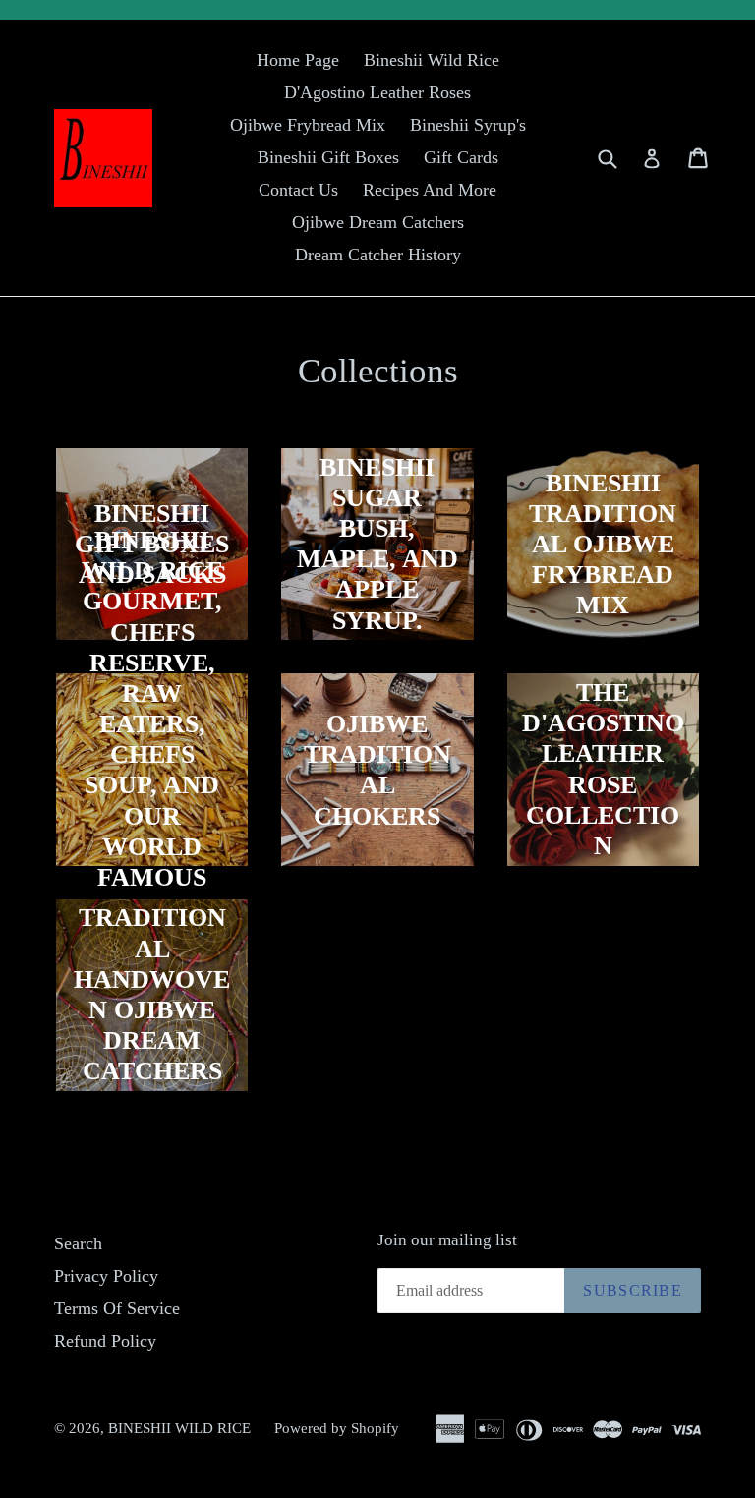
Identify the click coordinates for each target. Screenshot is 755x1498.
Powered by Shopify (336, 1428)
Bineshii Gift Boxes (328, 157)
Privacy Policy (106, 1276)
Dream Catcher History (378, 254)
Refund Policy (105, 1341)
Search (78, 1243)
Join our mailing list (447, 1240)
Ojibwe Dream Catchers (378, 222)
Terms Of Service (117, 1308)
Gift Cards (461, 157)
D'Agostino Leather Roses (377, 92)
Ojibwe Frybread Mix (307, 125)
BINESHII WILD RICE (181, 1428)
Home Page (298, 60)
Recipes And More (429, 190)
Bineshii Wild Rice (431, 60)
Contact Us (298, 190)
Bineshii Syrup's (468, 125)
